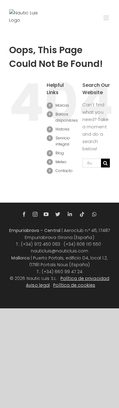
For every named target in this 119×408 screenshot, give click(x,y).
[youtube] (46, 214)
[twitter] (58, 214)
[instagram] (35, 214)
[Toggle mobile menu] (106, 18)
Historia (63, 129)
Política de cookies (74, 285)
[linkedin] (70, 214)
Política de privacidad (84, 278)
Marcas (62, 105)
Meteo (61, 161)
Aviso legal (38, 285)
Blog (60, 153)
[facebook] (24, 214)
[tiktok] (82, 214)
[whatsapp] (94, 214)
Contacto (64, 170)
